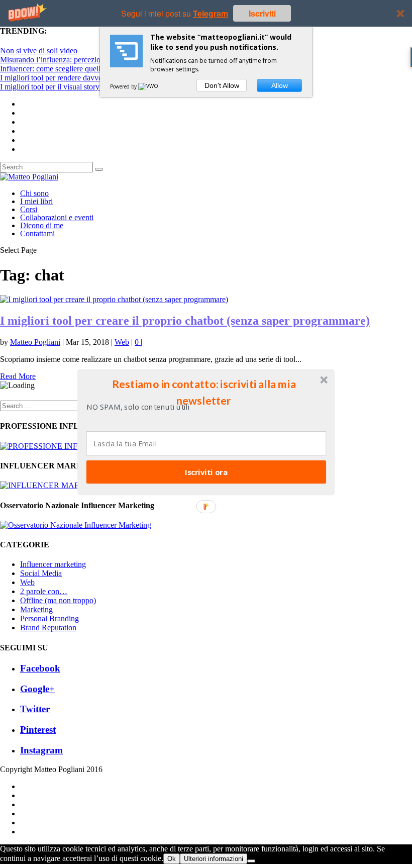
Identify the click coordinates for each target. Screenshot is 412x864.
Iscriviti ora (206, 471)
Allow (279, 85)
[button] (204, 392)
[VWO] (148, 86)
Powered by (124, 86)
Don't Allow (221, 85)
